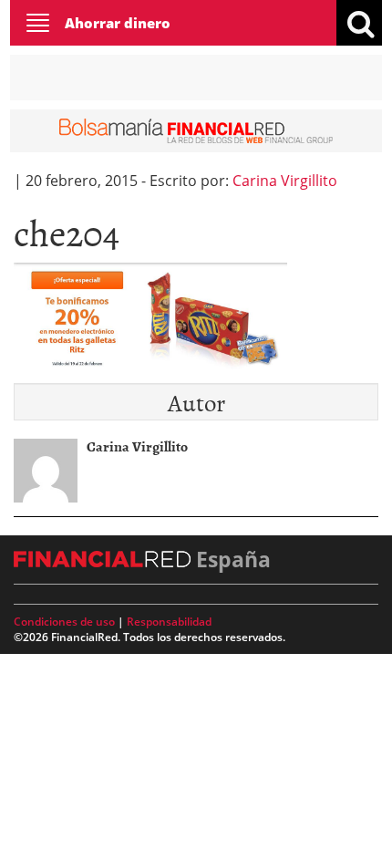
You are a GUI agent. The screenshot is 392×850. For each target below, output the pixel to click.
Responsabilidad (169, 621)
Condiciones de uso (64, 621)
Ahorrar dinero (117, 23)
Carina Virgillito (284, 181)
